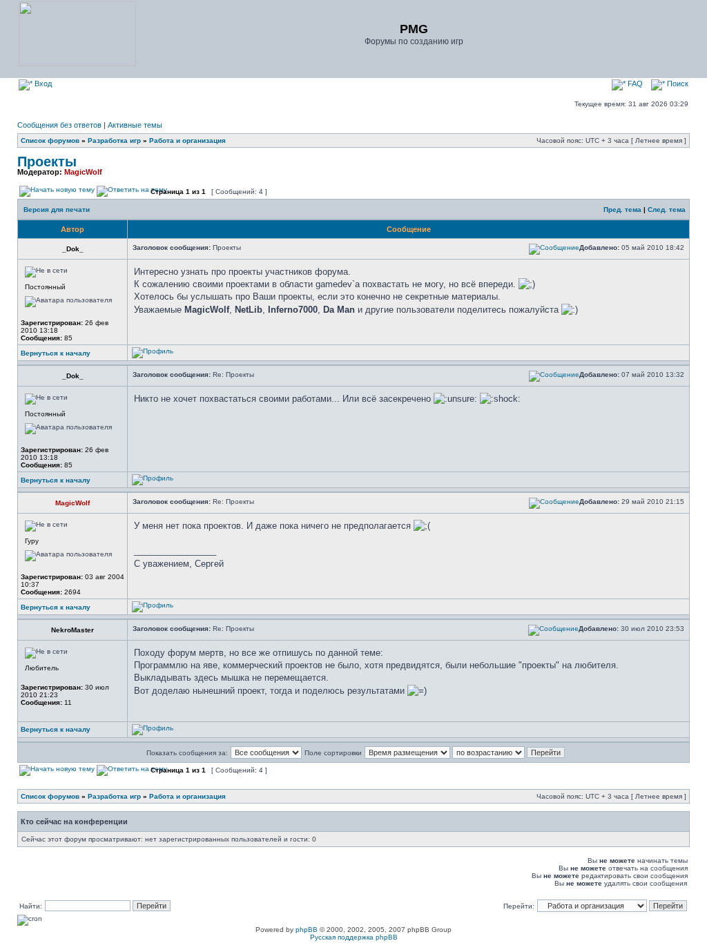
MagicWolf (83, 172)
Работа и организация (187, 140)
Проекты (47, 161)
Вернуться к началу (55, 353)
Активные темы (135, 125)
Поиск (676, 83)
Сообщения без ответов (59, 125)
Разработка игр (114, 140)
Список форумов (50, 140)
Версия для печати (56, 209)
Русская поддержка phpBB (354, 937)
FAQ (634, 83)
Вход (42, 83)
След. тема (667, 209)
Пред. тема (622, 209)
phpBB (307, 929)
